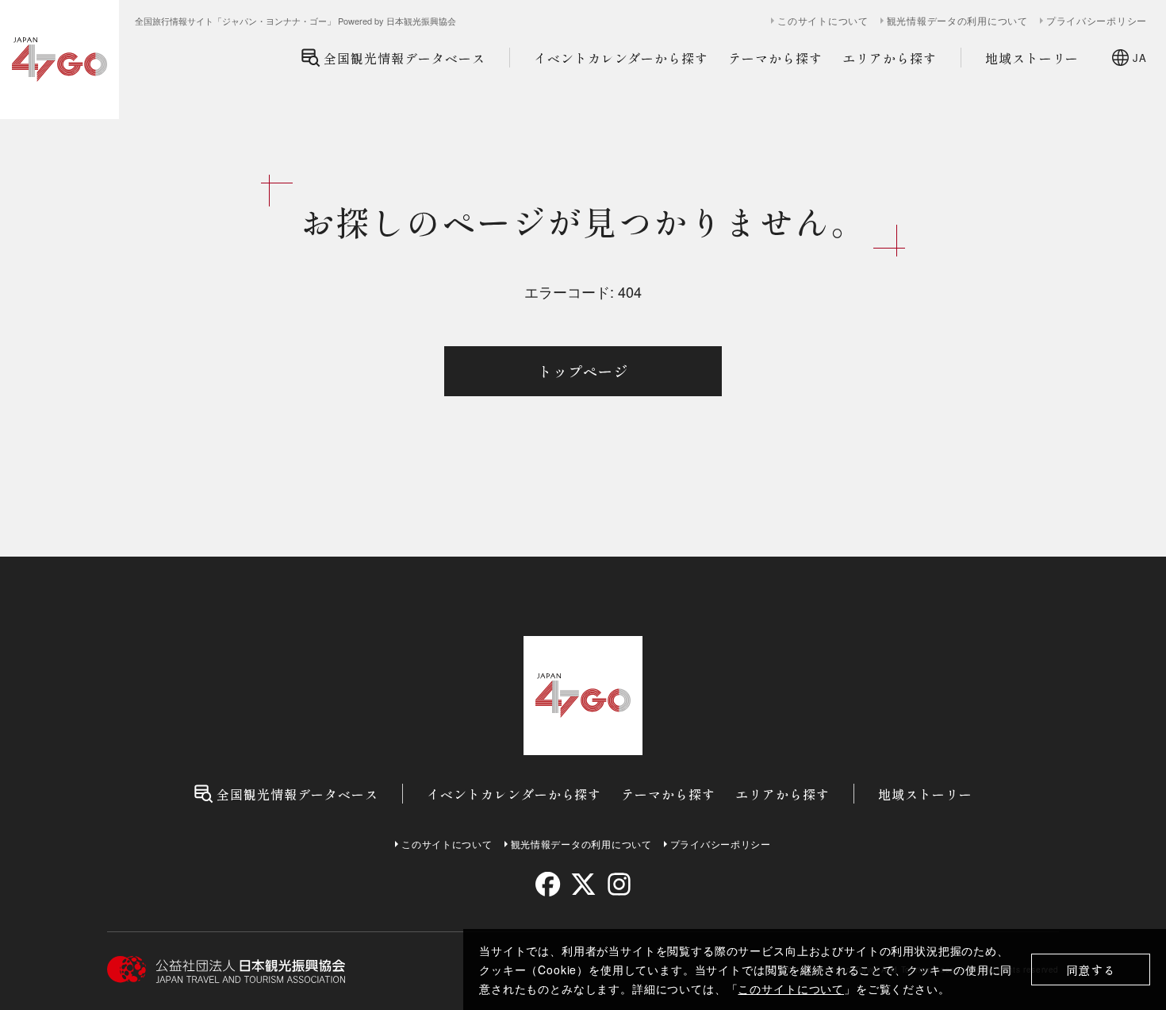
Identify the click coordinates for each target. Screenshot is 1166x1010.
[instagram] (618, 884)
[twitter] (583, 884)
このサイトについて (791, 989)
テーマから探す (775, 57)
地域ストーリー (1032, 57)
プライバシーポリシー (1096, 20)
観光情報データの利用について (957, 20)
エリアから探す (889, 57)
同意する (1091, 970)
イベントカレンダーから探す (621, 57)
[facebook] (548, 884)
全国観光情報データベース (404, 57)
